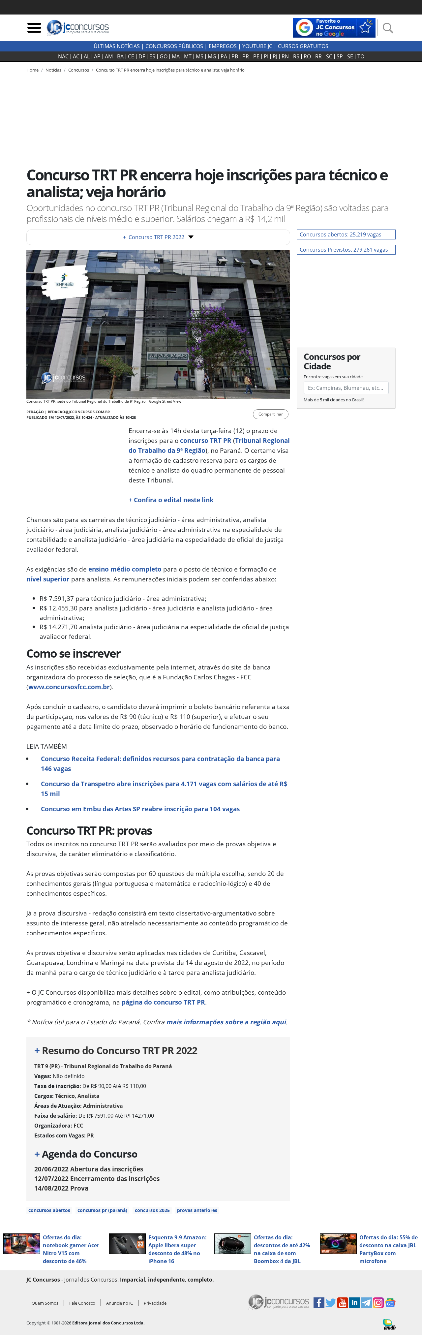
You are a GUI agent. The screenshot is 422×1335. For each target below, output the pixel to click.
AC (76, 56)
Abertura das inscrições (88, 1168)
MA (176, 56)
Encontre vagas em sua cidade (333, 377)
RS (296, 56)
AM (109, 56)
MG (212, 56)
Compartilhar (270, 414)
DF (141, 56)
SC (329, 56)
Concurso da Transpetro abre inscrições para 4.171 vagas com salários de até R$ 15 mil (164, 788)
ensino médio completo (125, 569)
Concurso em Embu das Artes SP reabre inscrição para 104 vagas (140, 808)
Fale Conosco (82, 1303)
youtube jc (257, 46)
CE (131, 56)
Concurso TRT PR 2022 (153, 237)
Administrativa (103, 1105)
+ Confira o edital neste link (171, 499)
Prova (61, 1188)
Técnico (65, 1096)
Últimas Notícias (117, 46)
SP (340, 56)
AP (97, 56)
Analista (88, 1096)
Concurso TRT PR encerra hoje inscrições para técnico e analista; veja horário (170, 70)
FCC (78, 1125)
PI (266, 56)
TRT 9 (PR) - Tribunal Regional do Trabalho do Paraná (103, 1066)
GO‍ (163, 56)
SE (350, 56)
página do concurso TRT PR (163, 1002)
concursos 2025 (152, 1210)
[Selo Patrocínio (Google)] (334, 27)
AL (87, 56)
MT (188, 56)
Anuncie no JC (119, 1303)
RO (307, 56)
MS (199, 56)
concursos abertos (49, 1210)
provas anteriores (197, 1210)
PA (224, 56)
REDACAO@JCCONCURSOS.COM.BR (79, 411)
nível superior (48, 578)
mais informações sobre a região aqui (226, 1021)
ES (152, 56)
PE (256, 56)
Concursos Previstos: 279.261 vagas (344, 249)
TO (360, 56)
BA (120, 56)
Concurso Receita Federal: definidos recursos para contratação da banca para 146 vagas (160, 763)
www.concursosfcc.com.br (69, 686)
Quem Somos (45, 1303)
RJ (275, 56)
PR (245, 56)
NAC (63, 56)
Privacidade (155, 1303)
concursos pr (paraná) (102, 1210)
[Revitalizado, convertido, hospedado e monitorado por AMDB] (389, 1323)
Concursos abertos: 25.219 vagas (340, 234)
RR (318, 56)
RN (285, 56)
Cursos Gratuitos (303, 46)
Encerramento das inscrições (97, 1178)
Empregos (223, 46)
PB (234, 56)
